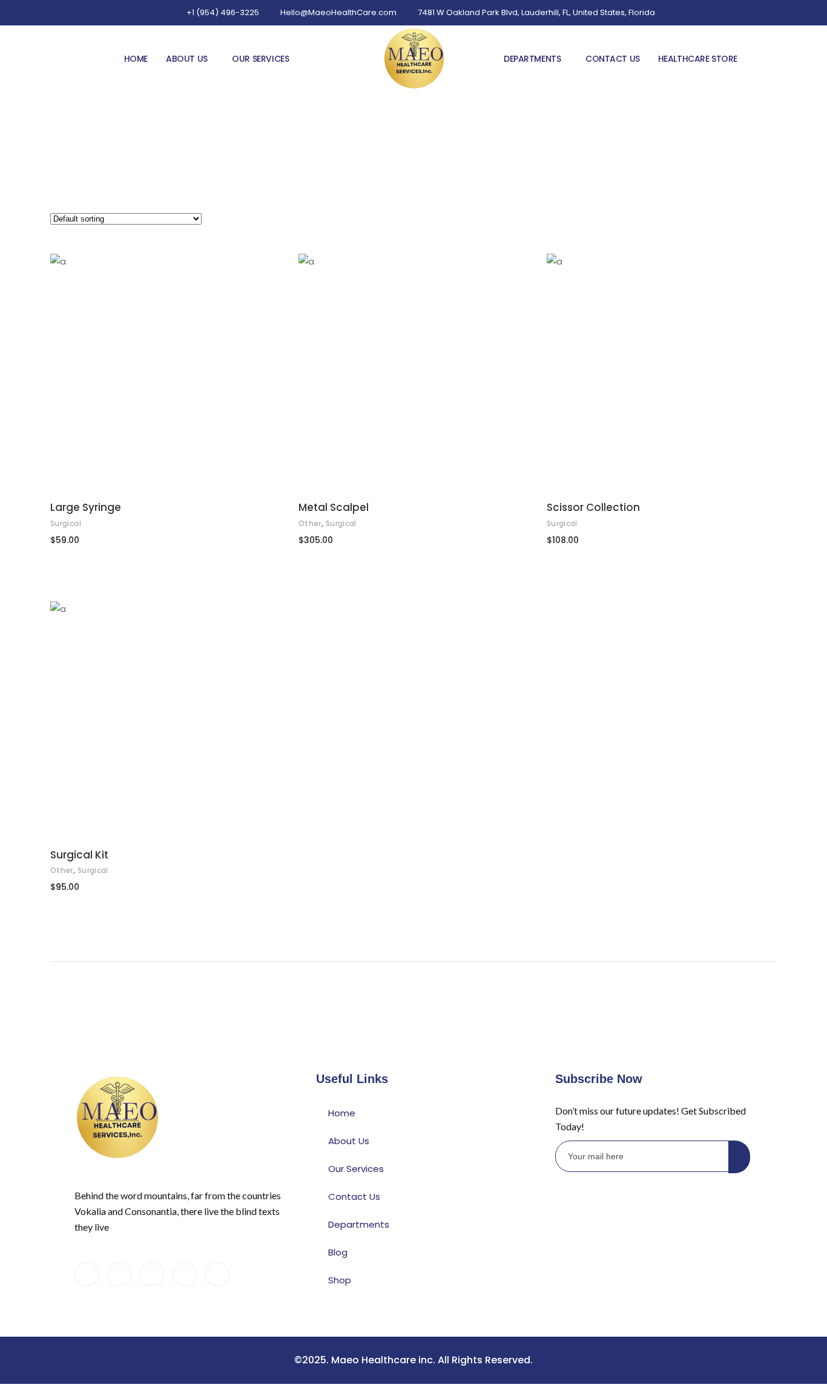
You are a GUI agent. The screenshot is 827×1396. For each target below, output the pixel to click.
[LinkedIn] (152, 1274)
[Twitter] (119, 1274)
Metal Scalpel (333, 507)
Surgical (65, 523)
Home (136, 59)
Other (309, 523)
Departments (532, 59)
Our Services (260, 59)
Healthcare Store (697, 59)
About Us (187, 59)
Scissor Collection (593, 507)
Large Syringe (85, 507)
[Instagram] (217, 1274)
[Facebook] (86, 1274)
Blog (338, 1252)
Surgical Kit (79, 855)
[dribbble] (185, 1274)
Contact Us (612, 59)
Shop (339, 1280)
